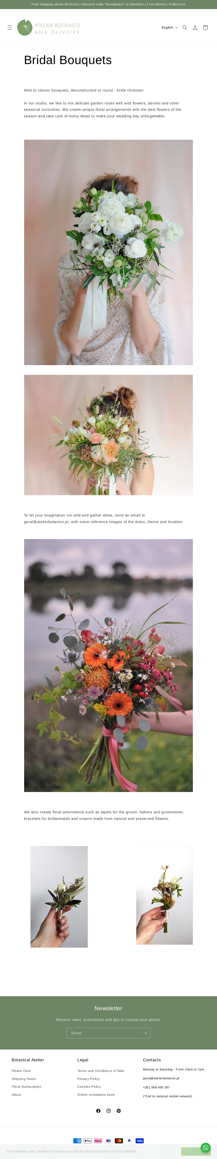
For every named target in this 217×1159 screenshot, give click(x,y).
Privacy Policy (88, 1079)
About (16, 1094)
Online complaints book (96, 1094)
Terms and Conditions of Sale (100, 1071)
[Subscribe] (145, 1033)
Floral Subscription (27, 1086)
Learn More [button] (148, 1151)
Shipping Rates (24, 1079)
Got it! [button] (196, 1151)
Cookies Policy (89, 1086)
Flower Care (21, 1071)
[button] (10, 27)
